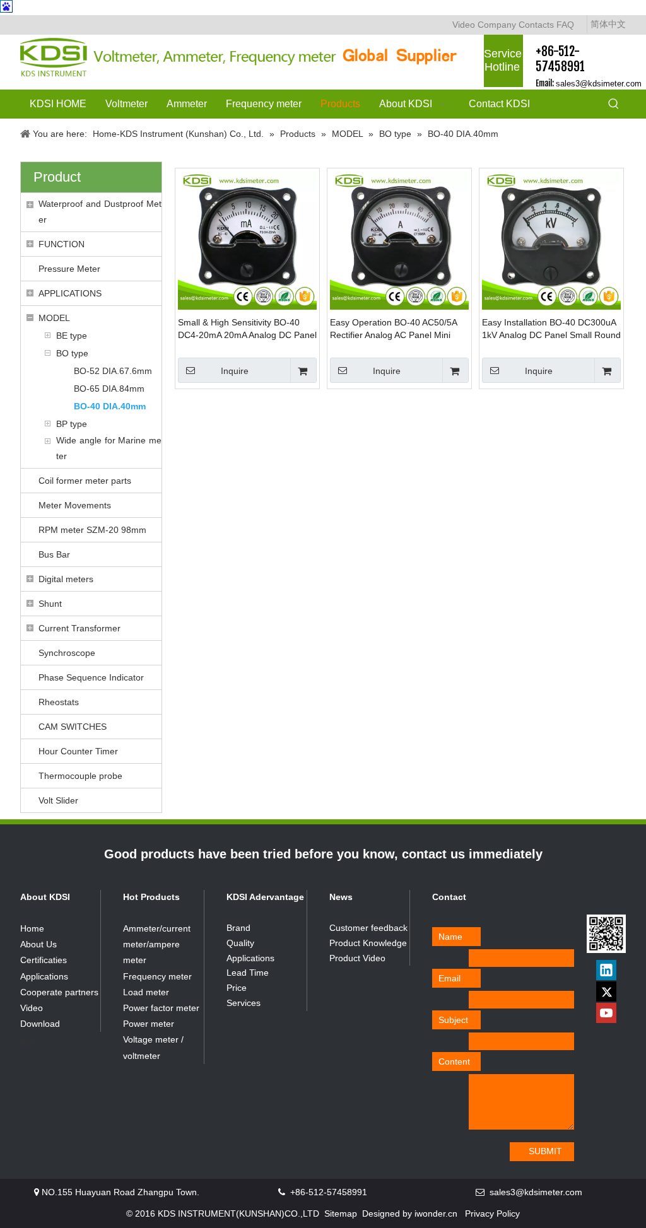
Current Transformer (79, 628)
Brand (238, 928)
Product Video (357, 958)
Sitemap (340, 1213)
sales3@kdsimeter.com (599, 83)
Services (243, 1003)
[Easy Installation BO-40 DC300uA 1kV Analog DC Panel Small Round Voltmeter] (551, 240)
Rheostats (58, 702)
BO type (72, 353)
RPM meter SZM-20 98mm (92, 530)
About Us (38, 944)
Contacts (536, 25)
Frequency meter (157, 976)
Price (236, 988)
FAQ (565, 25)
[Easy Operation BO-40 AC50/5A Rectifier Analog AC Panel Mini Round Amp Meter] (399, 240)
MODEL (54, 318)
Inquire (235, 371)
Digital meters (65, 579)
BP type (71, 424)
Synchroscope (66, 653)
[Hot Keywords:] (613, 104)
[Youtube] (606, 1013)
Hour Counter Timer (78, 751)
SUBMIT (545, 1151)
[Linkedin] (606, 970)
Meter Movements (74, 505)
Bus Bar (54, 554)
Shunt (50, 604)
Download (40, 1024)
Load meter (146, 992)
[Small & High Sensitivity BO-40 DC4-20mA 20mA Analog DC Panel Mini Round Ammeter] (247, 240)
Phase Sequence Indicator (91, 677)
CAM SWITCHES (72, 727)
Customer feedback (368, 928)
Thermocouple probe (80, 776)
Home (32, 928)
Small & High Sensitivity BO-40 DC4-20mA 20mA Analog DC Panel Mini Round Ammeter (247, 329)
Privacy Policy (492, 1213)
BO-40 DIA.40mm (110, 406)
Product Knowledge (368, 943)
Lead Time (247, 973)
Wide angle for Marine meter (109, 448)
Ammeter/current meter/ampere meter (157, 944)
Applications (44, 976)
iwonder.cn (435, 1213)
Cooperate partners (59, 992)
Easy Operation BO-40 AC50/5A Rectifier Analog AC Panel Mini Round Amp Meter (393, 329)
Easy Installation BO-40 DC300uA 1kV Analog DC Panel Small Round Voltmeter (551, 329)
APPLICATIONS (70, 293)
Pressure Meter (69, 269)
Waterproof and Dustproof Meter (100, 212)
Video (463, 25)
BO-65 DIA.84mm (109, 388)
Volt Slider (58, 800)
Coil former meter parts (84, 481)
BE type (71, 335)
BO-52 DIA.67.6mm (113, 371)
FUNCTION (61, 244)
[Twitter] (606, 991)
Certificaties (43, 960)
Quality (240, 943)
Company (497, 25)
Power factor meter (161, 1008)
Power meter (148, 1024)
